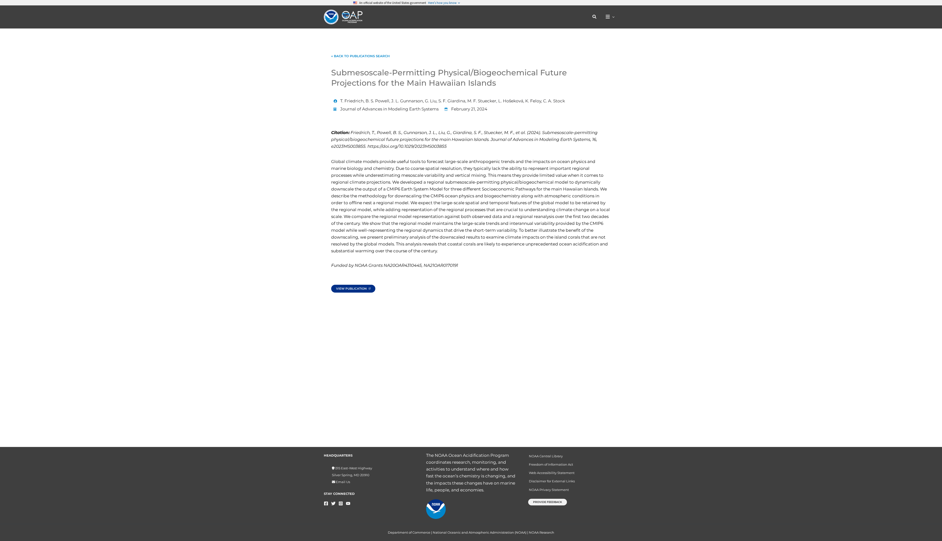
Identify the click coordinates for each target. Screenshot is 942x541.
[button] (594, 17)
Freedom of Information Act (551, 464)
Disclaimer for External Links (552, 481)
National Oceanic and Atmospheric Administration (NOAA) (479, 532)
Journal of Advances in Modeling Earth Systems (389, 109)
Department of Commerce (409, 532)
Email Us (342, 482)
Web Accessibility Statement (552, 473)
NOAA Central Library (546, 456)
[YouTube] (348, 503)
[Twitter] (333, 503)
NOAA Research (541, 532)
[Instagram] (341, 503)
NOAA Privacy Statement (549, 490)
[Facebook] (326, 503)
